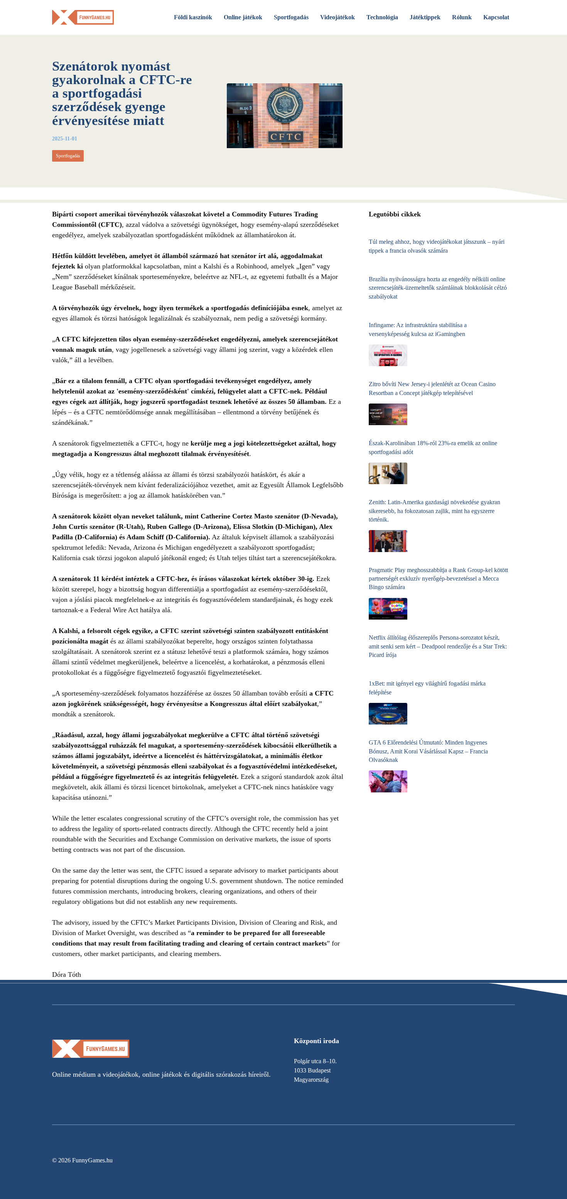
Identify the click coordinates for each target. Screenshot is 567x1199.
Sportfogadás (291, 17)
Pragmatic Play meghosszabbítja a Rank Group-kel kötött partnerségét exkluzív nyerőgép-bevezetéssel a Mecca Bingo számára (438, 579)
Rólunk (462, 17)
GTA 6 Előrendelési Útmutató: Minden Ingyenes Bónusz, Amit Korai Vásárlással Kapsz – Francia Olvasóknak (428, 751)
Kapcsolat (496, 17)
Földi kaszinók (193, 17)
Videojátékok (337, 17)
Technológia (382, 17)
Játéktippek (425, 17)
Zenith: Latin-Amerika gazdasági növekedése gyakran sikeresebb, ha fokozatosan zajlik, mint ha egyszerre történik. (434, 511)
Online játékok (243, 17)
